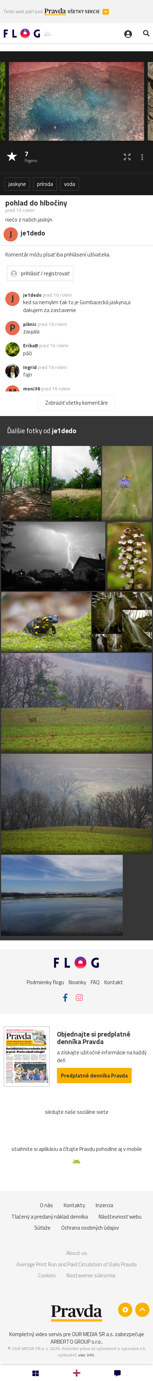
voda (69, 184)
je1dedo (32, 294)
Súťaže (42, 1227)
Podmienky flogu (45, 982)
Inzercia (104, 1205)
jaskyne (17, 184)
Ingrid (30, 367)
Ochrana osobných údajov (90, 1227)
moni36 (31, 388)
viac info (86, 1354)
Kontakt (113, 982)
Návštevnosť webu (120, 1216)
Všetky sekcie (84, 11)
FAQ (95, 982)
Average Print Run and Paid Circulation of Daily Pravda (76, 1264)
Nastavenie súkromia (91, 1275)
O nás (46, 1205)
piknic (30, 324)
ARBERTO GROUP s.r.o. (76, 1342)
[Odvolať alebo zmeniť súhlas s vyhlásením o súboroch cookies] (125, 1310)
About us (76, 1253)
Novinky (77, 982)
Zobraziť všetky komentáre (76, 403)
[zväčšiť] (127, 157)
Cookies (47, 1275)
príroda (45, 184)
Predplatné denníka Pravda (94, 1075)
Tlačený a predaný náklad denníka (49, 1216)
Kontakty (74, 1205)
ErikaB (30, 345)
